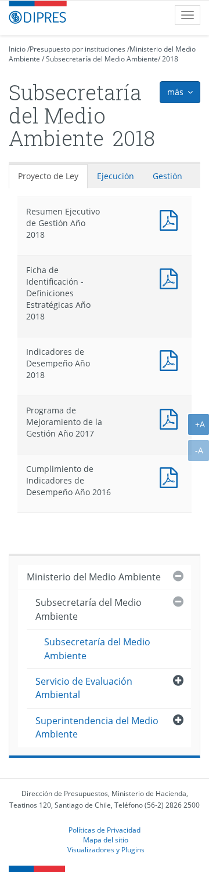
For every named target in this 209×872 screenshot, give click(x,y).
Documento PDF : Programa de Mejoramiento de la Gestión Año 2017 (171, 418)
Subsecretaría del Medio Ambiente (102, 59)
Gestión (167, 175)
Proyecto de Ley (48, 175)
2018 (170, 59)
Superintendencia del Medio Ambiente (96, 727)
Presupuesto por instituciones (77, 49)
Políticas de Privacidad (104, 829)
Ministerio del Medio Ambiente (94, 577)
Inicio (17, 49)
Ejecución (115, 175)
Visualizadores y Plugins (106, 849)
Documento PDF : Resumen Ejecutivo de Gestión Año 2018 (171, 219)
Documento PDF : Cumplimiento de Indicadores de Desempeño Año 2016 (171, 476)
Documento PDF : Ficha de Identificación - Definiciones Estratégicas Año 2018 (171, 277)
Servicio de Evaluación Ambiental (83, 688)
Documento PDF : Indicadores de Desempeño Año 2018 (171, 359)
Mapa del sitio (105, 839)
